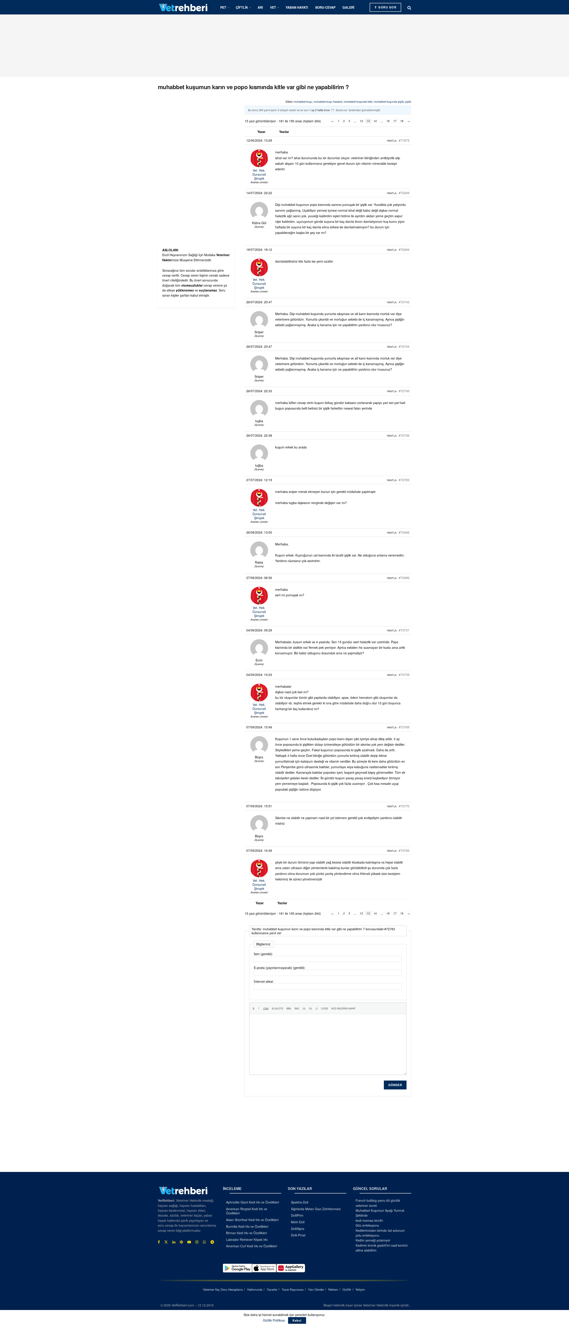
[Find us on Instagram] (196, 1242)
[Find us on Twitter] (166, 1242)
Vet (273, 7)
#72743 (404, 302)
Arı (260, 7)
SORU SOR (387, 7)
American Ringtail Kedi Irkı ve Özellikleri (246, 1211)
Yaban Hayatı (297, 7)
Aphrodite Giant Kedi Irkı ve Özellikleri (252, 1202)
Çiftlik (242, 7)
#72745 (404, 391)
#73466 (404, 578)
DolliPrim (297, 1215)
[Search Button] (409, 7)
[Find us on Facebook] (159, 1242)
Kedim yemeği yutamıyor (373, 1240)
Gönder (395, 1085)
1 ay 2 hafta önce (319, 110)
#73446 (404, 532)
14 (375, 121)
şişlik (408, 101)
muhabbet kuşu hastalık (328, 101)
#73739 (404, 675)
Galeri (348, 7)
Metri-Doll (298, 1222)
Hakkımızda (254, 1289)
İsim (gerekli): (263, 954)
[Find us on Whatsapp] (204, 1242)
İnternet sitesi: (264, 981)
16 (388, 121)
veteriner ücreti (366, 1205)
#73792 (404, 850)
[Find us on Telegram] (212, 1242)
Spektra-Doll (299, 1202)
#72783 (404, 480)
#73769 (404, 727)
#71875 (404, 140)
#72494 (404, 249)
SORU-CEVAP (325, 7)
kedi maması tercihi (369, 1220)
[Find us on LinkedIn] (173, 1242)
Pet (223, 7)
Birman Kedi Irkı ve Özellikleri (246, 1233)
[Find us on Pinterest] (181, 1242)
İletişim (360, 1289)
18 (401, 121)
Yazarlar (272, 1289)
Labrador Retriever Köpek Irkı (247, 1239)
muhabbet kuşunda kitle (358, 101)
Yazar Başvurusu (293, 1289)
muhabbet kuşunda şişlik (389, 101)
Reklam (333, 1289)
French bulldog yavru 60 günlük (378, 1200)
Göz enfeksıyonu (367, 1225)
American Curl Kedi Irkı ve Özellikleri (251, 1246)
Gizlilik (347, 1289)
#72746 (404, 435)
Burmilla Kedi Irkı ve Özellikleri (247, 1226)
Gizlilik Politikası (274, 1320)
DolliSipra (297, 1228)
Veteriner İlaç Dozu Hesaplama (223, 1289)
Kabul (297, 1320)
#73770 (404, 806)
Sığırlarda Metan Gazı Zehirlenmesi (316, 1209)
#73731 (404, 630)
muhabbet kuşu (303, 101)
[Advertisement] (284, 45)
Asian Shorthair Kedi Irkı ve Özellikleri (252, 1220)
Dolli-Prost (298, 1235)
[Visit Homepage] (183, 7)
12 (361, 121)
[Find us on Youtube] (189, 1242)
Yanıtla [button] (392, 140)
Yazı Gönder (316, 1289)
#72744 (404, 346)
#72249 (404, 193)
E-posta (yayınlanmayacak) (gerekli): (279, 968)
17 (395, 121)
